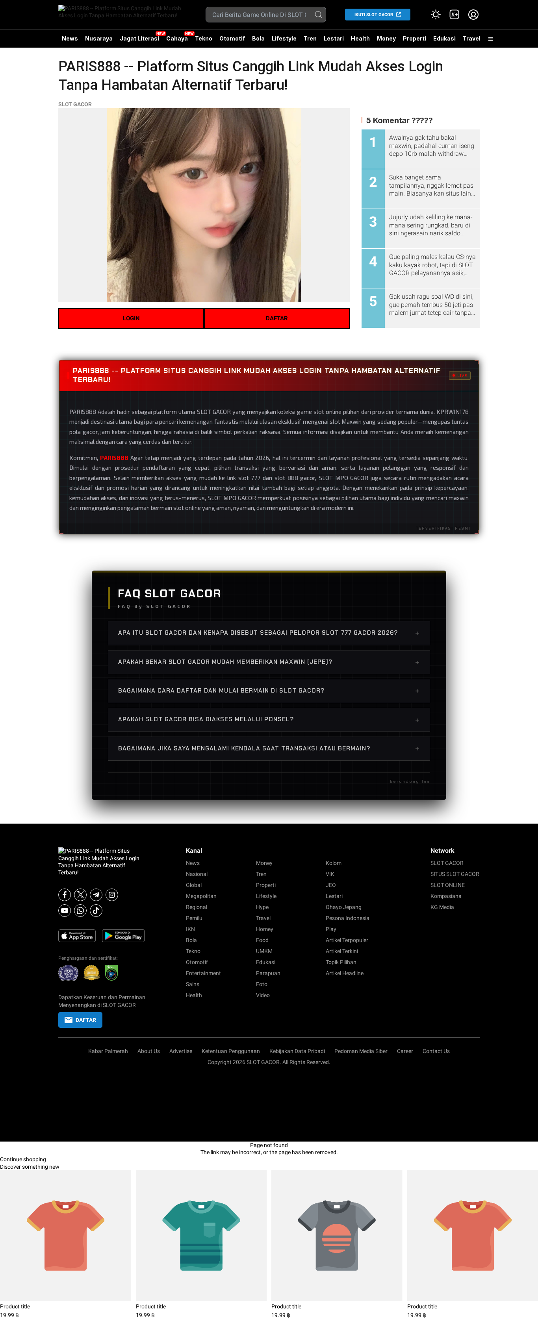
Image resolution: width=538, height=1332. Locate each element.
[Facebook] (64, 895)
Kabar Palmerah (108, 1051)
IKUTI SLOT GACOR (373, 14)
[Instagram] (112, 895)
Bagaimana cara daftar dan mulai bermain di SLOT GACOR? (269, 690)
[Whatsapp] (80, 910)
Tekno (203, 38)
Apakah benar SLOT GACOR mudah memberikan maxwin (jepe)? (269, 662)
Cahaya (177, 38)
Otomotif (232, 38)
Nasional (197, 874)
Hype (262, 907)
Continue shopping (23, 1159)
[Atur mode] (435, 14)
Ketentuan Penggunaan (231, 1051)
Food (262, 940)
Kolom (333, 863)
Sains (192, 984)
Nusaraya (99, 38)
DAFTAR (277, 318)
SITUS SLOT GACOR (454, 874)
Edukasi (444, 38)
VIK (330, 874)
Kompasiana (446, 896)
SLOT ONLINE (447, 885)
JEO (331, 885)
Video (263, 995)
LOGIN (131, 318)
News (70, 38)
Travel (471, 38)
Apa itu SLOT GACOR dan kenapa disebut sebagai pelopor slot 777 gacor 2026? (269, 632)
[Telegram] (96, 895)
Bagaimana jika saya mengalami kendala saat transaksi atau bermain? (269, 748)
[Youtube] (64, 910)
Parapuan (268, 973)
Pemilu (194, 918)
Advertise (180, 1051)
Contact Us (436, 1051)
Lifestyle (284, 38)
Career (405, 1051)
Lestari (333, 41)
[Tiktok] (96, 910)
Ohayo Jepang (344, 907)
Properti (414, 38)
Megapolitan (201, 896)
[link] (454, 14)
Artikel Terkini (342, 951)
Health (360, 38)
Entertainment (203, 973)
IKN (190, 929)
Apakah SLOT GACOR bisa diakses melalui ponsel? (269, 719)
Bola (258, 38)
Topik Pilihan (341, 962)
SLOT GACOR (75, 104)
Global (194, 885)
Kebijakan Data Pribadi (297, 1051)
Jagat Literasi (139, 38)
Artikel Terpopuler (347, 940)
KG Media (442, 907)
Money (386, 38)
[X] (80, 895)
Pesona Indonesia (347, 918)
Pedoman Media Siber (361, 1051)
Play (331, 929)
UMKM (264, 951)
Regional (196, 907)
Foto (261, 984)
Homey (264, 929)
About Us (148, 1051)
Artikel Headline (345, 973)
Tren (310, 38)
